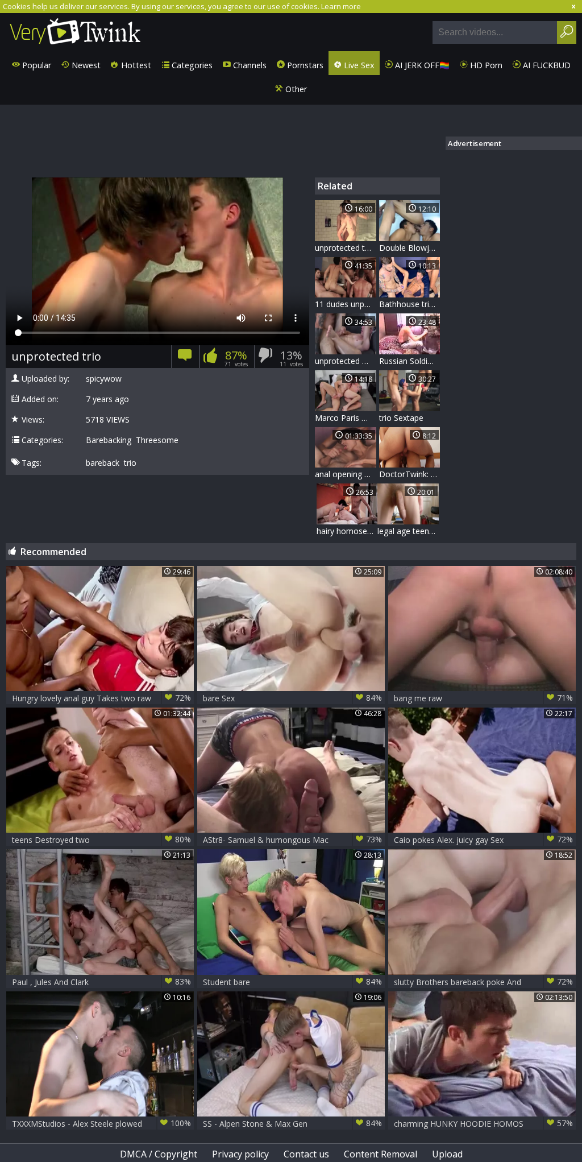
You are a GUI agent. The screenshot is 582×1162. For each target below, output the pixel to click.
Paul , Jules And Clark (101, 981)
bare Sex (292, 698)
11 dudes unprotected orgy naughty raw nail (345, 304)
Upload (447, 1154)
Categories (191, 65)
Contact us (306, 1154)
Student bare (292, 981)
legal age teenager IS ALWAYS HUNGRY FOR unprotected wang (408, 531)
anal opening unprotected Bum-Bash (345, 474)
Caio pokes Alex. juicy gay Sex (483, 839)
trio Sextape (401, 417)
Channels (249, 65)
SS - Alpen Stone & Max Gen (292, 1123)
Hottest (135, 65)
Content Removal (380, 1154)
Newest (85, 65)
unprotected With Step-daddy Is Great (345, 360)
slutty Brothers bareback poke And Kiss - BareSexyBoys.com (483, 982)
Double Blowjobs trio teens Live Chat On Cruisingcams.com (409, 247)
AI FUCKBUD (546, 65)
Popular (35, 65)
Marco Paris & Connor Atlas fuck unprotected (345, 417)
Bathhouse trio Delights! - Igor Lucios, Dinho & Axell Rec (409, 304)
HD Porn (485, 65)
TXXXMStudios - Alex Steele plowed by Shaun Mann (101, 1124)
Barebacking (108, 440)
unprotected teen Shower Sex (345, 247)
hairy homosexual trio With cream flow (347, 531)
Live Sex (358, 65)
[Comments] (185, 358)
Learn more (341, 6)
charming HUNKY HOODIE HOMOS (483, 1123)
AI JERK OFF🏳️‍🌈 (421, 65)
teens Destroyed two (101, 839)
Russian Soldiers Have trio (409, 360)
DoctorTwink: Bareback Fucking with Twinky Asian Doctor (409, 474)
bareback (102, 463)
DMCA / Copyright (158, 1154)
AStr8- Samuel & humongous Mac (292, 839)
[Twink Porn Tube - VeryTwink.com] (75, 32)
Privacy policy (240, 1154)
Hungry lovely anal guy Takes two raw (101, 698)
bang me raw (483, 698)
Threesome (157, 440)
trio (130, 463)
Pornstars (304, 65)
